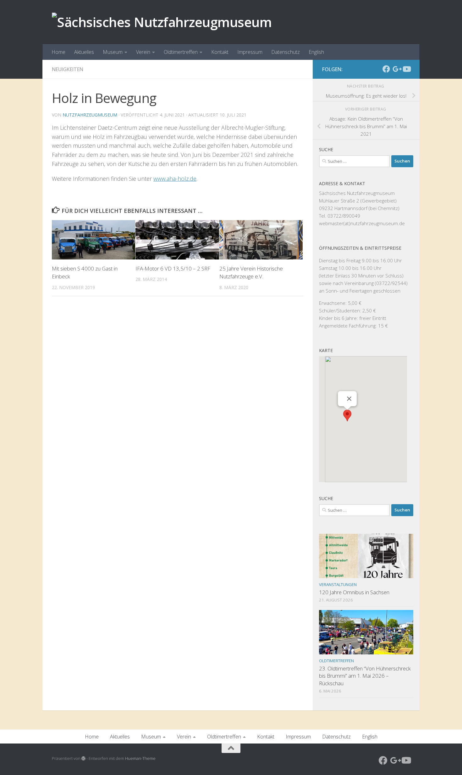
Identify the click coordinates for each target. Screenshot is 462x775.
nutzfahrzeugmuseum (90, 115)
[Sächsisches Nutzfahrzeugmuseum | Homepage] (162, 22)
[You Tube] (406, 69)
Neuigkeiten (67, 69)
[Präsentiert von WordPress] (83, 758)
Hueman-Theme (140, 758)
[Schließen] (349, 398)
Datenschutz (285, 51)
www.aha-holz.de (174, 178)
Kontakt (219, 51)
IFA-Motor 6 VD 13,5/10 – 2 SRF (172, 268)
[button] (347, 415)
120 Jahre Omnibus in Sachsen (354, 592)
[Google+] (396, 69)
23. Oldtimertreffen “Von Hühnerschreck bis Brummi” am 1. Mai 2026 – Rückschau (365, 676)
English (316, 51)
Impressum (249, 51)
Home (58, 51)
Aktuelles (84, 51)
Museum (113, 51)
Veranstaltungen (338, 584)
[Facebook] (386, 69)
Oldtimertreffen (181, 51)
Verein (143, 51)
